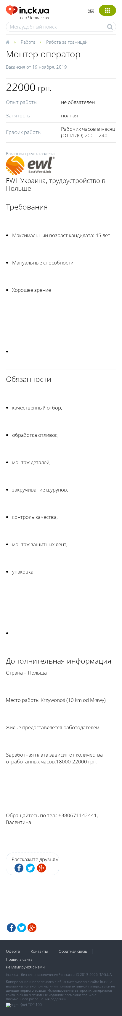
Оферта (13, 951)
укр (91, 10)
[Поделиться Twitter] (30, 868)
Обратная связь (73, 951)
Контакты (39, 951)
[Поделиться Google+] (41, 868)
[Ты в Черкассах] (27, 9)
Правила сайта (19, 959)
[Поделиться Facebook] (19, 868)
